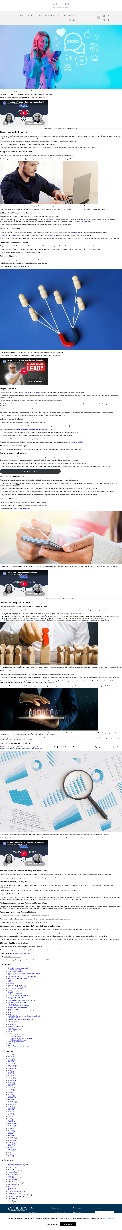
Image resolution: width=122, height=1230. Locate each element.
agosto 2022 (11, 1084)
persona (51, 220)
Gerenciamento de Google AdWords (19, 1006)
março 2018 (11, 1145)
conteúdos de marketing (32, 392)
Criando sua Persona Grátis (16, 997)
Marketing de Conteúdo (18, 1040)
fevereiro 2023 (12, 1079)
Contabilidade (12, 1172)
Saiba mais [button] (111, 1218)
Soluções (39, 16)
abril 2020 (11, 1115)
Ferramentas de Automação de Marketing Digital (22, 1000)
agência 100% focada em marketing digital (25, 747)
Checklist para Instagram (15, 988)
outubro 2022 (12, 1082)
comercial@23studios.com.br (21, 266)
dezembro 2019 (12, 1122)
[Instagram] (104, 20)
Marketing (11, 1181)
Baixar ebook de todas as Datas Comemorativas (22, 976)
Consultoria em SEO (17, 1035)
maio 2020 (11, 1113)
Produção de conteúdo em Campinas (19, 1195)
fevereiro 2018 (12, 1147)
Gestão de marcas (13, 1009)
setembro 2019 (12, 1127)
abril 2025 (11, 1056)
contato (39, 748)
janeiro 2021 (11, 1099)
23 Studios (4, 747)
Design (10, 1176)
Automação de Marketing (15, 971)
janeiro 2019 (11, 1135)
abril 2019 (11, 1130)
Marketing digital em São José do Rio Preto (21, 1019)
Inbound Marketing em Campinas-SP (22, 1038)
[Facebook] (108, 16)
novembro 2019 (12, 1123)
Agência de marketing (14, 970)
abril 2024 (11, 1062)
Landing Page (12, 1179)
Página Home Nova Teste (15, 1026)
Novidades (11, 1188)
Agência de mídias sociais (15, 1166)
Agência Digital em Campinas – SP (18, 1047)
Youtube (83, 221)
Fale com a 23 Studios (30, 471)
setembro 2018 (12, 1142)
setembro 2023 (12, 1068)
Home (22, 16)
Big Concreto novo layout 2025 (17, 978)
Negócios (10, 1186)
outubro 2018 (12, 1140)
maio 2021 (11, 1092)
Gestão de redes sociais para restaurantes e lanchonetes (24, 1011)
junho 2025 (11, 1055)
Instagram (4, 235)
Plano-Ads (11, 1028)
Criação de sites (16, 1036)
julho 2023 (11, 1072)
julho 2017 (11, 1151)
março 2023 (11, 1077)
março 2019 (11, 1132)
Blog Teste (11, 983)
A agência (11, 1045)
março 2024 (11, 1063)
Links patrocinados (13, 1018)
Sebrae (75, 939)
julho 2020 (11, 1110)
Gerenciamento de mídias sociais (17, 1007)
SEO (9, 1200)
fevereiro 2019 (12, 1133)
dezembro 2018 (12, 1137)
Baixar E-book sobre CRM (16, 975)
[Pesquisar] (98, 17)
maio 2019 (11, 1128)
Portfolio (10, 1031)
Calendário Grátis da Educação (17, 985)
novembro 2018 (12, 1139)
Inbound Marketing (13, 1178)
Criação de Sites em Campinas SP (18, 995)
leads (75, 232)
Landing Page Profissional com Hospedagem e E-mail (24, 1016)
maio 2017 (11, 1154)
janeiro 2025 (11, 1060)
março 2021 (11, 1096)
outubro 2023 (12, 1067)
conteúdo (51, 235)
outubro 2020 (12, 1104)
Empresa (30, 16)
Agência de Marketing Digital (17, 1164)
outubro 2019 (12, 1125)
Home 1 (10, 1014)
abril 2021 (11, 1094)
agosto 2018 (11, 1144)
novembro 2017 (12, 1149)
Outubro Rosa (12, 1190)
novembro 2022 (12, 1080)
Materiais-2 (11, 1023)
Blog (59, 16)
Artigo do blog (15, 1171)
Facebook (13, 235)
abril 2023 (11, 1075)
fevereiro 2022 (12, 1089)
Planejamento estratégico (15, 1191)
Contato (72, 20)
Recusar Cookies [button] (52, 1224)
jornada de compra (99, 246)
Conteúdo (11, 992)
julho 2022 (11, 1086)
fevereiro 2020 (12, 1118)
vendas (23, 400)
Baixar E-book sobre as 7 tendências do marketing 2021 (24, 973)
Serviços (10, 1033)
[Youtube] (104, 16)
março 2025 (11, 1058)
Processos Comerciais (14, 1193)
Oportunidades (69, 16)
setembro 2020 (12, 1106)
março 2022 (11, 1087)
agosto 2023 (11, 1070)
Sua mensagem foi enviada (16, 1042)
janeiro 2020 (11, 1120)
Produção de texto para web (16, 1196)
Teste (9, 1043)
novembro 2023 (12, 1065)
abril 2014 (11, 1156)
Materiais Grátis (50, 16)
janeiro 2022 (11, 1091)
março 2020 (11, 1116)
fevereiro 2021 (12, 1098)
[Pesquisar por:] (13, 956)
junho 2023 (11, 1074)
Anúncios (10, 1167)
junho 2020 (11, 1111)
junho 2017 (11, 1152)
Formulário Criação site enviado (17, 1002)
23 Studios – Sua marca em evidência (19, 968)
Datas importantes (13, 1174)
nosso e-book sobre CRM (75, 442)
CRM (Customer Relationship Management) (30, 429)
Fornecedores (12, 1004)
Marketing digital (13, 1184)
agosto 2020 (11, 1108)
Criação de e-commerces (15, 994)
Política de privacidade (14, 1030)
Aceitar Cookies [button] (68, 1224)
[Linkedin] (108, 20)
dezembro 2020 (12, 1101)
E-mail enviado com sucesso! (16, 999)
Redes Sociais (12, 1198)
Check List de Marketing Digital (17, 987)
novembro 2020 (12, 1103)
